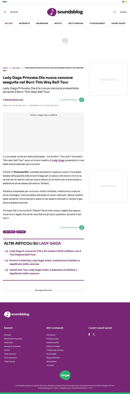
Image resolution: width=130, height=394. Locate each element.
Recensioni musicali (13, 339)
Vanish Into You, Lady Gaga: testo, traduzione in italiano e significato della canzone (43, 271)
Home (5, 68)
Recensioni (42, 23)
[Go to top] (110, 385)
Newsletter (51, 361)
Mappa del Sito (53, 358)
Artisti (58, 23)
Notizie (9, 23)
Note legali (51, 354)
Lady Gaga (16, 68)
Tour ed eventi (97, 23)
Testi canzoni (75, 23)
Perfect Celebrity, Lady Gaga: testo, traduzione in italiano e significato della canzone (44, 262)
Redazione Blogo (14, 100)
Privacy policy (52, 339)
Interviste (24, 23)
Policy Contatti (53, 346)
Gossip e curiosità (12, 346)
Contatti (50, 365)
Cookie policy (52, 342)
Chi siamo (50, 335)
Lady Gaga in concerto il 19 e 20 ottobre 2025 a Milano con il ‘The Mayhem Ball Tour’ (45, 253)
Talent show (118, 23)
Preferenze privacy (54, 350)
